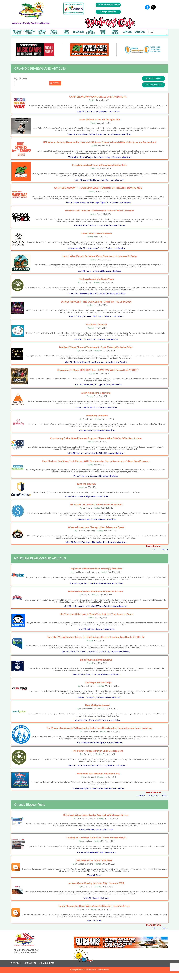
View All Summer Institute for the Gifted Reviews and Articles (96, 453)
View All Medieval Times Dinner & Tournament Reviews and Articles (96, 362)
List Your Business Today (108, 5)
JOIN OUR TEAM (47, 963)
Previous (142, 796)
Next (164, 549)
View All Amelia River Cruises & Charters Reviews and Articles (96, 248)
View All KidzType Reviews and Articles (96, 629)
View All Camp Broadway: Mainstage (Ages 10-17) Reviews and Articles (98, 203)
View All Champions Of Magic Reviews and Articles (97, 385)
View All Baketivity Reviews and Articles (97, 430)
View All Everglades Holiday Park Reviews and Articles (99, 180)
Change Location (108, 12)
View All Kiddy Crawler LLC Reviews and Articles (97, 720)
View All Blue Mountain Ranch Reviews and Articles (96, 674)
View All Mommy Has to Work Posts (96, 830)
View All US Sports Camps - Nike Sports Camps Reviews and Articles (99, 157)
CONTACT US (30, 963)
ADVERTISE (16, 963)
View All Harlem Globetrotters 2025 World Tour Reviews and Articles (95, 606)
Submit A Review (153, 78)
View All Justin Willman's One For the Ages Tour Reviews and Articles (99, 134)
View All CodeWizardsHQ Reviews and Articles (86, 497)
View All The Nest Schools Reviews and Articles (96, 339)
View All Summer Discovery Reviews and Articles (95, 476)
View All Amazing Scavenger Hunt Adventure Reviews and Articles (96, 542)
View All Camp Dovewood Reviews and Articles (99, 271)
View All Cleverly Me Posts (96, 898)
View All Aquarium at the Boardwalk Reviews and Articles (96, 583)
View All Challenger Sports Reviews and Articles (98, 697)
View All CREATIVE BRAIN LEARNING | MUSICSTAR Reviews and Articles (96, 652)
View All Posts (94, 875)
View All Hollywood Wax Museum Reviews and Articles (98, 788)
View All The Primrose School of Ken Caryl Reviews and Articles (96, 294)
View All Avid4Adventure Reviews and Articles (96, 408)
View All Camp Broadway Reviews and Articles (98, 112)
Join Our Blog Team (153, 85)
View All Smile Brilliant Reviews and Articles (96, 519)
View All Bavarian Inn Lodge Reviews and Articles (99, 743)
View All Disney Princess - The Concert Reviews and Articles (96, 316)
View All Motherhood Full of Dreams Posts (96, 852)
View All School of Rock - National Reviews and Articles (99, 225)
